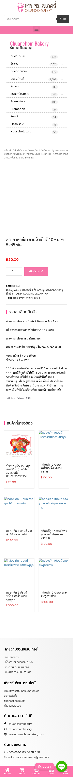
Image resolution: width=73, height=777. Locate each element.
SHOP (22, 773)
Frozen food (37, 101)
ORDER (36, 773)
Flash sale (33, 124)
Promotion (33, 109)
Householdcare (33, 131)
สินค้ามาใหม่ (33, 56)
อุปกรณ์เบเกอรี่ (37, 94)
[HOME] (7, 770)
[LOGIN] (51, 770)
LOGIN (51, 773)
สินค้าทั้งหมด (20, 150)
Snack (37, 116)
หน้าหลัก (8, 150)
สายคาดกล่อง (33, 297)
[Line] (61, 766)
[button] (36, 29)
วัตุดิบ (37, 64)
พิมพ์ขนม (37, 86)
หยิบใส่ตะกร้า (36, 271)
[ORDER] (36, 770)
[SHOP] (22, 770)
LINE (65, 773)
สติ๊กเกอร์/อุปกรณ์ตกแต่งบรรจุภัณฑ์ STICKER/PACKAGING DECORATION (36, 152)
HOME (7, 773)
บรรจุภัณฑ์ (37, 79)
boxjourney (19, 297)
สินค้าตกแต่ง (37, 71)
